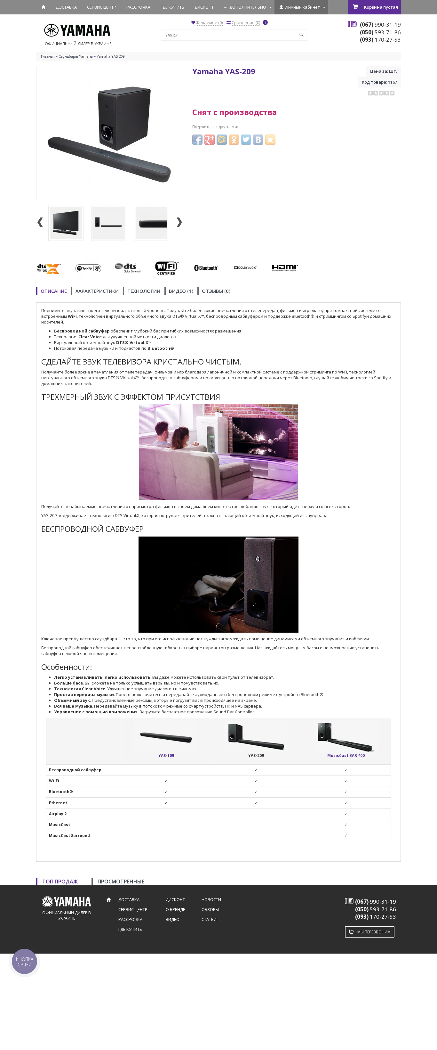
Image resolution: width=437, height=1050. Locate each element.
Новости (211, 899)
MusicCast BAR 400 (346, 755)
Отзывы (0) (216, 291)
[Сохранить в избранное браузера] (270, 140)
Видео (172, 919)
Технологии (143, 291)
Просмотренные (121, 881)
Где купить (172, 7)
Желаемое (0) (209, 22)
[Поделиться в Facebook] (197, 140)
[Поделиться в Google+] (209, 140)
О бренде (175, 909)
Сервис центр (101, 7)
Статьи (209, 919)
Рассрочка (138, 7)
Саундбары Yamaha (76, 56)
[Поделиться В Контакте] (258, 140)
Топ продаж (60, 881)
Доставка (66, 7)
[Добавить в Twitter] (246, 140)
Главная (48, 56)
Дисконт (204, 7)
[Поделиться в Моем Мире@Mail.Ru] (222, 140)
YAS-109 (166, 755)
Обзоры (210, 909)
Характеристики (97, 291)
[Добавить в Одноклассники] (234, 140)
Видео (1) (181, 291)
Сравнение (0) (246, 22)
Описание (54, 291)
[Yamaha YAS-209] (109, 132)
